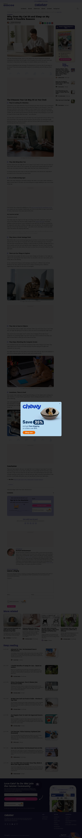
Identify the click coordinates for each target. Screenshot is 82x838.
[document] (41, 419)
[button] (59, 403)
